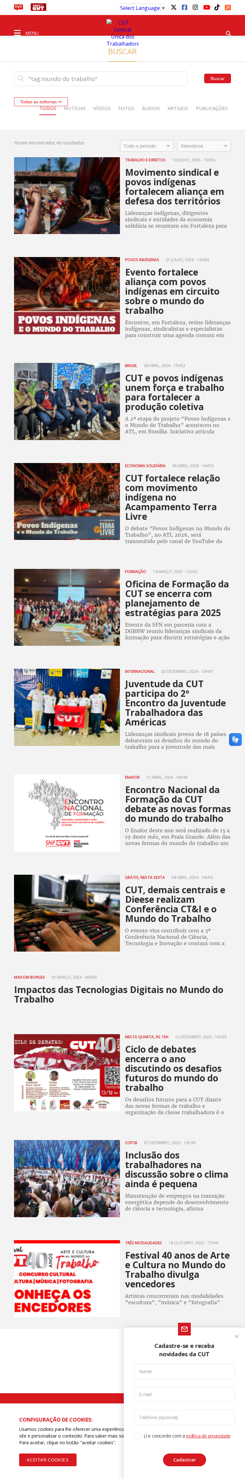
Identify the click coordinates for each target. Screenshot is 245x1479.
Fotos (126, 108)
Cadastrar (184, 1460)
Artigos (177, 108)
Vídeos (102, 108)
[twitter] (173, 7)
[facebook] (184, 7)
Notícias (75, 108)
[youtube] (206, 7)
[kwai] (228, 6)
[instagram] (195, 7)
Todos (47, 108)
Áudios (151, 108)
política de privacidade (208, 1436)
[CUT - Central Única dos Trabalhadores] (122, 33)
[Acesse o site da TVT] (18, 8)
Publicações (212, 108)
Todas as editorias (39, 101)
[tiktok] (217, 7)
